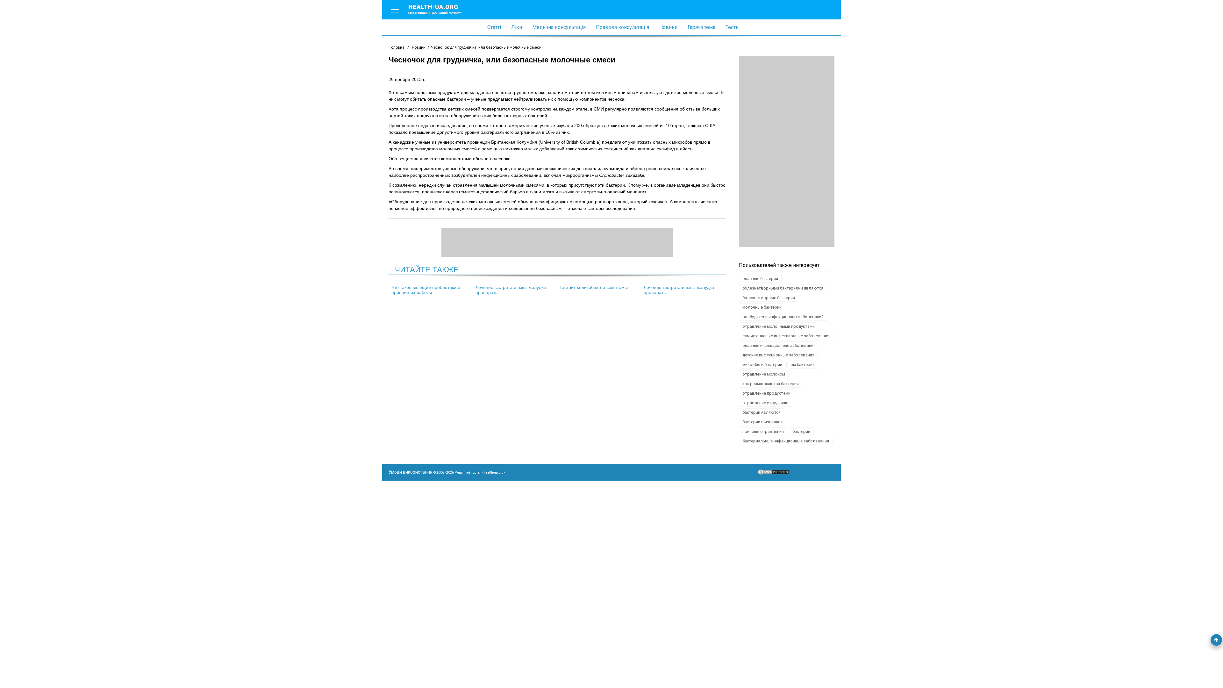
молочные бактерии (762, 307)
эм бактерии (803, 364)
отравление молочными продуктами (778, 326)
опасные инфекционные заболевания (779, 345)
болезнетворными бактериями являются (782, 288)
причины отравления (763, 431)
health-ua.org (435, 9)
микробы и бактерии (762, 364)
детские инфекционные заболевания (778, 355)
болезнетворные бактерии (768, 297)
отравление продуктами (766, 393)
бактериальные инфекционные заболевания (785, 441)
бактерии (801, 431)
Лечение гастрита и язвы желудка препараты (511, 290)
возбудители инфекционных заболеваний (783, 316)
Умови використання (411, 472)
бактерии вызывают (762, 421)
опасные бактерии (760, 278)
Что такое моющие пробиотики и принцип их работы (425, 290)
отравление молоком (763, 374)
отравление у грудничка (766, 402)
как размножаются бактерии (770, 383)
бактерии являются (761, 412)
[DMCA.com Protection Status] (773, 473)
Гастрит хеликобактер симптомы (594, 287)
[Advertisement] (786, 151)
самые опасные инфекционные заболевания (785, 335)
